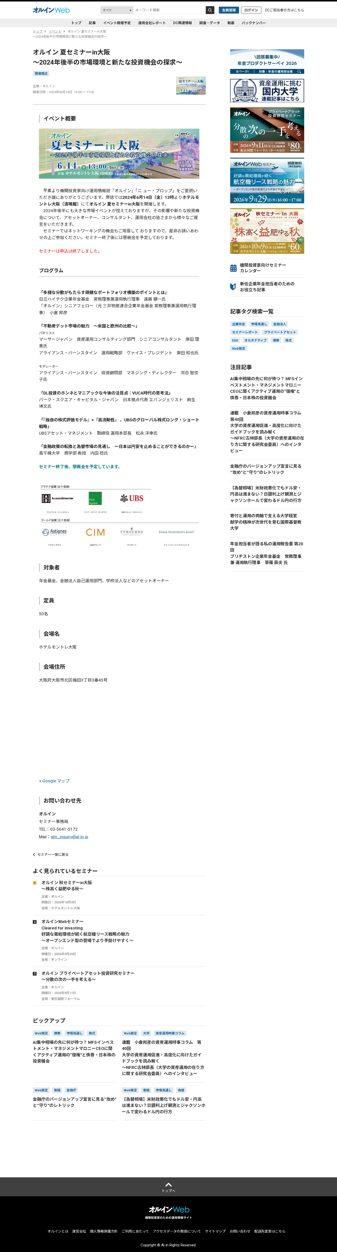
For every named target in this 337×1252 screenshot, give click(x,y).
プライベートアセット (280, 332)
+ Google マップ (54, 780)
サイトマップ (215, 1231)
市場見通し (259, 324)
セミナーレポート (245, 332)
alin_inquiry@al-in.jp (69, 836)
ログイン (251, 10)
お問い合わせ (240, 1231)
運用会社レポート (152, 23)
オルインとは (58, 1231)
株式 (288, 340)
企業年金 (238, 324)
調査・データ (209, 23)
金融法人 (279, 324)
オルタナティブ (255, 340)
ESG (235, 340)
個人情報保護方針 (104, 1231)
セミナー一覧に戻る (53, 854)
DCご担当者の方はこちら (284, 10)
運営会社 (79, 1231)
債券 (276, 340)
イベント (55, 31)
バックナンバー (254, 23)
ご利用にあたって (135, 1231)
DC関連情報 (182, 23)
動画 (230, 23)
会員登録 (229, 10)
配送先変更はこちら (269, 1231)
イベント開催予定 (117, 23)
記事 (92, 23)
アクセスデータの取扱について (177, 1231)
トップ (76, 23)
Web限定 (238, 348)
